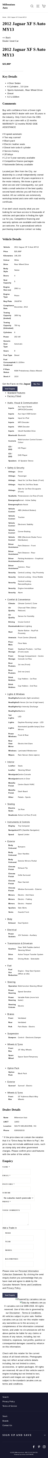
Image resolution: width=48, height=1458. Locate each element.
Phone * (6, 1202)
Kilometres (11, 1259)
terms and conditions (12, 1384)
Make (8, 1233)
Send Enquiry (10, 389)
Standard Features (16, 393)
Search (5, 1397)
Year (8, 1242)
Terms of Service (9, 1406)
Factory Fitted (14, 396)
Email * (6, 1175)
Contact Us (7, 1425)
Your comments (11, 1210)
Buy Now (36, 384)
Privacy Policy (14, 1288)
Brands (5, 1421)
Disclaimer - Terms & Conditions (25, 1313)
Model (8, 1250)
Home (4, 17)
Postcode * (8, 1184)
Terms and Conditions (30, 1285)
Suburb (6, 1193)
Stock (4, 1416)
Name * (6, 1167)
